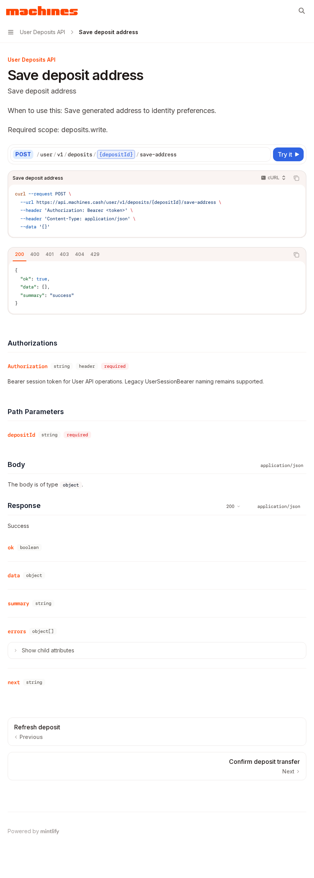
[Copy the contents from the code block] (296, 178)
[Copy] (263, 154)
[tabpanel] (157, 287)
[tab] (19, 254)
